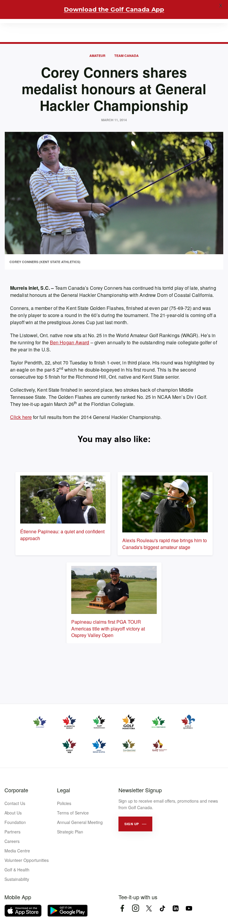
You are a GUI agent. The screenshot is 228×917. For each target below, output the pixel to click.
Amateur (97, 55)
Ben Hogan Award (69, 342)
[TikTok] (162, 908)
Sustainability (16, 879)
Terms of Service (73, 813)
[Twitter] (149, 908)
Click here (21, 417)
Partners (12, 832)
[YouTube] (189, 908)
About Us (13, 813)
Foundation (15, 822)
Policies (64, 803)
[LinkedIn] (175, 908)
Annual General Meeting (80, 822)
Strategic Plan (70, 832)
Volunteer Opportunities (26, 860)
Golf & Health (16, 870)
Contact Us (14, 803)
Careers (12, 841)
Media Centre (17, 851)
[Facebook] (122, 908)
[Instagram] (135, 908)
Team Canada (126, 55)
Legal (63, 790)
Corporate (16, 790)
